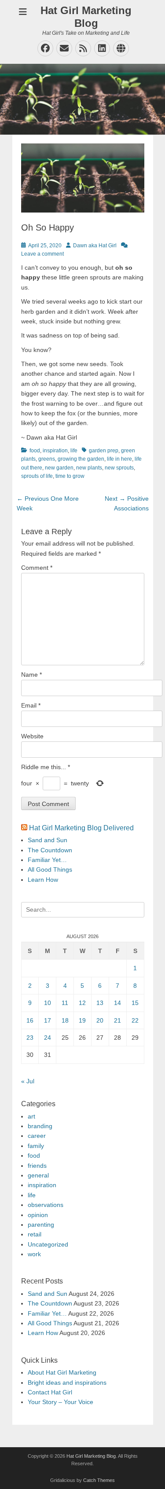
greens (46, 459)
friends (37, 1165)
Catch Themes (99, 1480)
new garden (59, 468)
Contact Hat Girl (50, 1392)
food (34, 450)
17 (47, 1020)
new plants (89, 468)
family (36, 1145)
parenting (41, 1224)
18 (65, 1020)
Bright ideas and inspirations (67, 1382)
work (34, 1254)
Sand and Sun (47, 840)
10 (47, 1002)
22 (135, 1020)
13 (99, 1002)
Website (32, 736)
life (73, 450)
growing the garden (81, 459)
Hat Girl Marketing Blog (86, 16)
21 (117, 1020)
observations (45, 1204)
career (37, 1135)
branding (40, 1126)
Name (31, 674)
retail (34, 1234)
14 (117, 1002)
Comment (36, 567)
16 (29, 1020)
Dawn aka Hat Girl (95, 245)
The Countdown (50, 850)
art (31, 1116)
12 (82, 1002)
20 (99, 1020)
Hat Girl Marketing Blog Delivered (81, 828)
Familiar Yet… (47, 859)
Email (30, 705)
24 (47, 1037)
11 (65, 1002)
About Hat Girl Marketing (62, 1372)
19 (82, 1020)
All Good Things (50, 869)
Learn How (43, 879)
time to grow (69, 476)
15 (135, 1002)
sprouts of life (37, 476)
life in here (119, 459)
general (38, 1175)
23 (29, 1037)
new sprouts (119, 468)
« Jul (27, 1081)
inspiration (55, 450)
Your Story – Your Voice (60, 1401)
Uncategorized (48, 1244)
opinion (38, 1214)
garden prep (103, 450)
